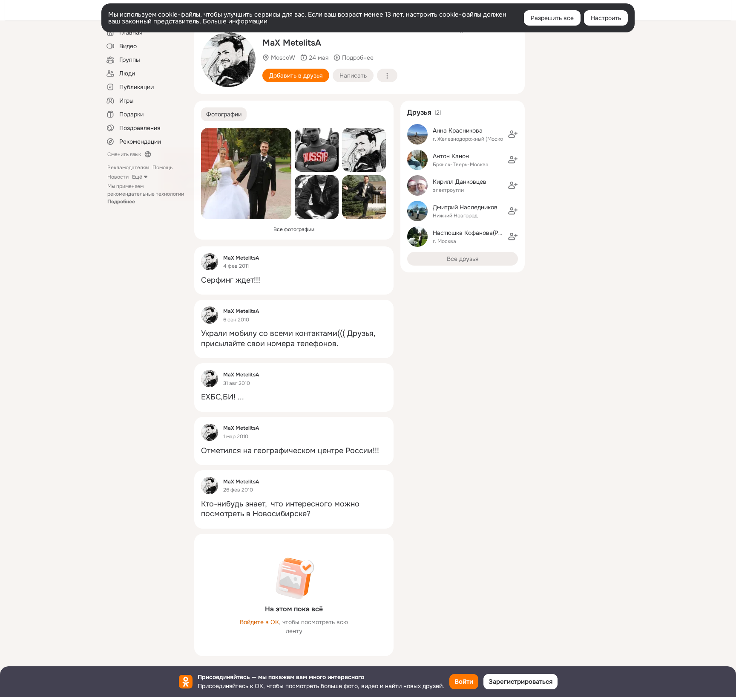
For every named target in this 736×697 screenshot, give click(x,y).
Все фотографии (293, 229)
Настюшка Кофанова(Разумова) (478, 233)
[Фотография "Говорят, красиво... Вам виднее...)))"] (317, 197)
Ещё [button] (137, 177)
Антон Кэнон (451, 156)
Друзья (419, 112)
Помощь (162, 167)
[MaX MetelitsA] (209, 261)
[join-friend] (513, 134)
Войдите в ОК (259, 622)
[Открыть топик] (293, 280)
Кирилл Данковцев (459, 181)
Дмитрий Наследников (465, 207)
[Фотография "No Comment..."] (317, 150)
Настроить (606, 18)
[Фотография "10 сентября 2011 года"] (246, 173)
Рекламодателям (128, 167)
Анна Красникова (458, 130)
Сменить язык (124, 154)
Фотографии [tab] (224, 114)
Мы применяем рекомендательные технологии (145, 194)
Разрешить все (552, 18)
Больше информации (235, 21)
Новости (118, 177)
